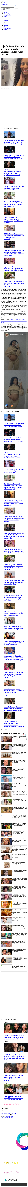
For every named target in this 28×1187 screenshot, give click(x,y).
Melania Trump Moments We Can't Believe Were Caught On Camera (19, 824)
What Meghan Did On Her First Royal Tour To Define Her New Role (19, 903)
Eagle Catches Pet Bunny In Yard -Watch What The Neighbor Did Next (19, 816)
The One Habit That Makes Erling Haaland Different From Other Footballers (19, 935)
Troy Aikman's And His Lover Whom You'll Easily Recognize (19, 761)
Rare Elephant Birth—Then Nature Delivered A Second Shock (19, 808)
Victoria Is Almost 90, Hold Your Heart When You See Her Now (19, 801)
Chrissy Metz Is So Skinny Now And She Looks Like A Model (19, 879)
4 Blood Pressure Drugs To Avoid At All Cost (19, 753)
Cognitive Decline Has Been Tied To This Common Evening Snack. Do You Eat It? (19, 911)
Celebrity (6, 12)
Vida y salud (6, 13)
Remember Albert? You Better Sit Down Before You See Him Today (19, 887)
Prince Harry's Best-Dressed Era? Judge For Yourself (19, 966)
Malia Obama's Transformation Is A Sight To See (19, 785)
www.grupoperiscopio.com (7, 1117)
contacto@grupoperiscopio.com (8, 1113)
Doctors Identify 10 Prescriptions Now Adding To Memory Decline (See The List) (19, 848)
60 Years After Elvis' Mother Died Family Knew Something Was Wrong (19, 927)
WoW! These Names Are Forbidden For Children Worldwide (19, 919)
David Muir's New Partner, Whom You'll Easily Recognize (19, 950)
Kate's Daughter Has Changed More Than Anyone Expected (18, 832)
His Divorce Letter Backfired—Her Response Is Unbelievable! (19, 958)
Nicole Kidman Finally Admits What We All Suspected (18, 769)
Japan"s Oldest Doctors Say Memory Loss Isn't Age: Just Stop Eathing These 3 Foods (19, 746)
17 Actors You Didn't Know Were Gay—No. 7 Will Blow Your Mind (19, 856)
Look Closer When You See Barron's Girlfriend (19, 871)
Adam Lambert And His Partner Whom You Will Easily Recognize (18, 777)
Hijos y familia (7, 15)
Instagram (6, 20)
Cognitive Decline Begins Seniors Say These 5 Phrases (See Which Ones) (19, 738)
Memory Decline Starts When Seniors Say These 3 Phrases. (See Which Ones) (19, 793)
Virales (5, 16)
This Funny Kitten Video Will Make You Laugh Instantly (18, 864)
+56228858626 (9, 1116)
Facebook (6, 18)
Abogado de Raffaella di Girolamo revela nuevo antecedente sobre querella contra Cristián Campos (14, 321)
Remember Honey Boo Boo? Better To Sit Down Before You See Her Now (19, 895)
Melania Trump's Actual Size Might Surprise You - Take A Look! (19, 840)
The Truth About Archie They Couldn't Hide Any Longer (18, 942)
